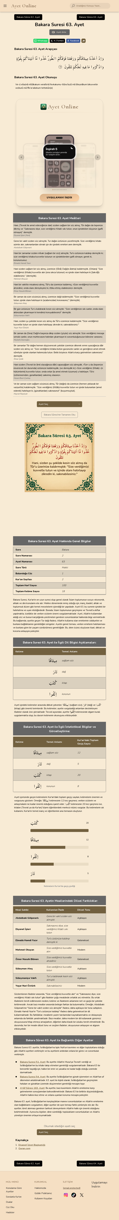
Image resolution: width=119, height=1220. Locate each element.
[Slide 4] (57, 189)
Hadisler (10, 1212)
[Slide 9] (64, 189)
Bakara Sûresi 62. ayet (28, 17)
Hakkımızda (40, 1188)
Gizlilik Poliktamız (43, 1193)
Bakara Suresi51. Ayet (32, 1062)
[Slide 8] (63, 189)
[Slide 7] (61, 189)
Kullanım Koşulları (43, 1198)
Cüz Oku (10, 1207)
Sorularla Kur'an (13, 1196)
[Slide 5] (58, 189)
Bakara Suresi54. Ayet (32, 1076)
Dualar (9, 1202)
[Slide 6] (60, 189)
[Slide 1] (53, 189)
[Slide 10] (66, 189)
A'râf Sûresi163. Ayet (32, 1088)
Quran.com (24, 1148)
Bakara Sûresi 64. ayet (90, 17)
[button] (66, 1195)
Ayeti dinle (61, 32)
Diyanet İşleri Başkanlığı (31, 1145)
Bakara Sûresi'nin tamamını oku (59, 414)
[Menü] (5, 6)
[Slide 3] (56, 189)
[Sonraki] (98, 157)
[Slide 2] (54, 189)
